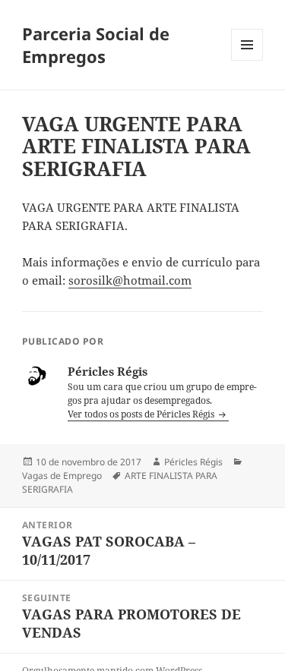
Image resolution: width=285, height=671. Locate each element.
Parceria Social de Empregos (95, 45)
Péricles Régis (193, 461)
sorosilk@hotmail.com (130, 280)
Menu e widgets (247, 60)
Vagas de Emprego (62, 475)
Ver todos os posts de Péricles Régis (142, 414)
